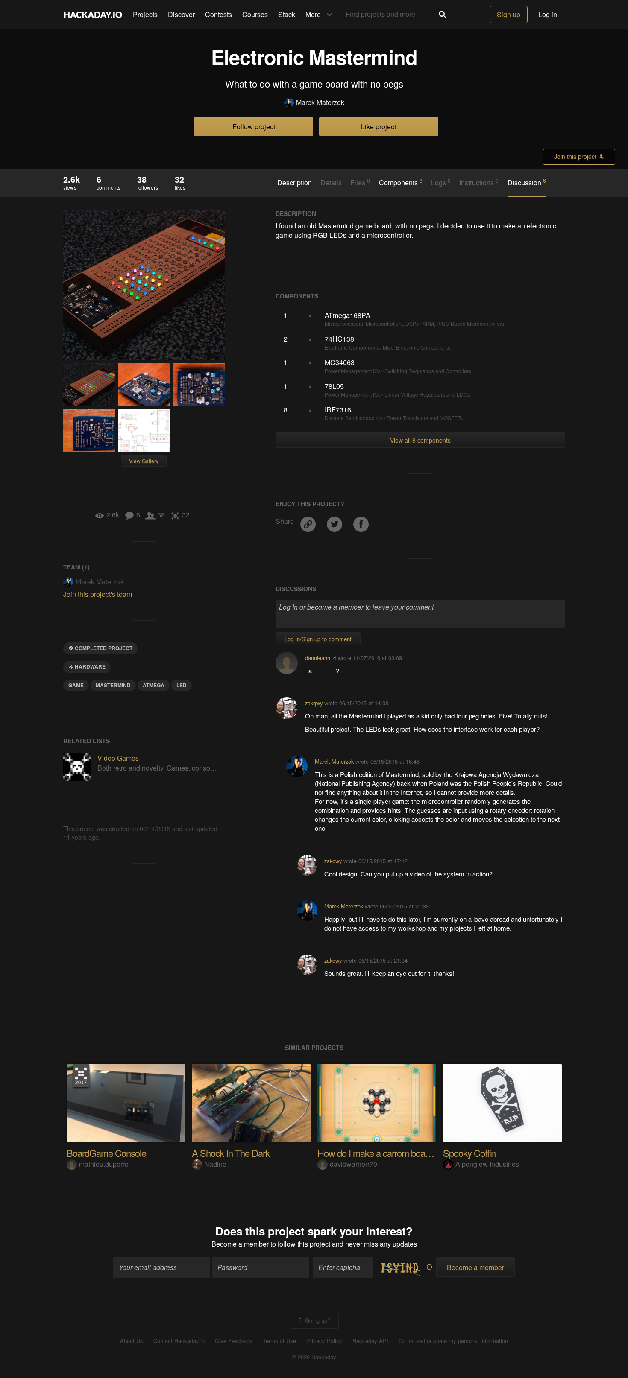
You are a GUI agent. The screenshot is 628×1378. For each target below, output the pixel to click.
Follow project (253, 126)
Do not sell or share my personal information (453, 1341)
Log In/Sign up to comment (318, 639)
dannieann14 (320, 658)
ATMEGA (153, 685)
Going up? (316, 1320)
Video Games (118, 758)
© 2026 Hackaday (314, 1357)
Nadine (215, 1164)
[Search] (442, 14)
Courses (255, 14)
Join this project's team (97, 594)
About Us (131, 1341)
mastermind (113, 685)
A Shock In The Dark (231, 1152)
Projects (145, 14)
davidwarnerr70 (353, 1164)
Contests (218, 14)
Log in (547, 14)
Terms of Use (279, 1341)
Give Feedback (233, 1341)
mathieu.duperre (104, 1164)
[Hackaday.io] (93, 14)
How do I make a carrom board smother (391, 1152)
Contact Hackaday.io (179, 1341)
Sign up (508, 14)
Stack (286, 14)
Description (294, 182)
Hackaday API (370, 1341)
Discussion (527, 182)
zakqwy (314, 703)
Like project (378, 126)
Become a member (240, 1244)
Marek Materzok (320, 102)
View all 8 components (420, 440)
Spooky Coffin (469, 1152)
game (76, 685)
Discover (181, 14)
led (181, 685)
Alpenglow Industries (487, 1164)
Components (401, 182)
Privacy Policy (324, 1341)
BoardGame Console (106, 1152)
